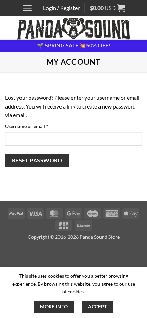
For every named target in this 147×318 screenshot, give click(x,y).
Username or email (36, 126)
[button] (27, 8)
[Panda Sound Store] (73, 28)
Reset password (37, 160)
